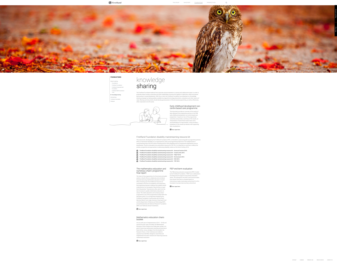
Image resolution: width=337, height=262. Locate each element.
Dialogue (112, 101)
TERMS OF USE (310, 259)
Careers (302, 259)
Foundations (198, 2)
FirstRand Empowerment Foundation (118, 88)
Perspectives (211, 2)
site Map (294, 259)
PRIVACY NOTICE (320, 259)
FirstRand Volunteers (115, 99)
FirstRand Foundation (117, 85)
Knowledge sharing (116, 94)
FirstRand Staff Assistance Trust (118, 91)
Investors (187, 2)
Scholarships (113, 97)
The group (176, 2)
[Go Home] (115, 2)
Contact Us (330, 259)
